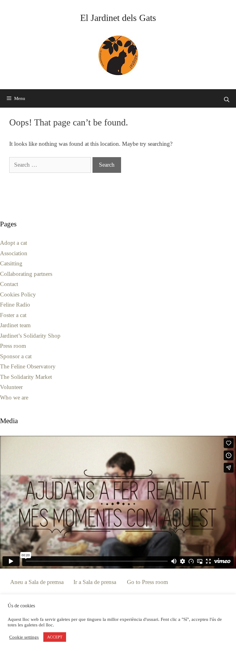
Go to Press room (147, 582)
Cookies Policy (18, 294)
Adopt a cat (13, 243)
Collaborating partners (26, 274)
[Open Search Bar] (226, 100)
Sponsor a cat (16, 356)
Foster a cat (13, 315)
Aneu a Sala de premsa (37, 582)
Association (13, 253)
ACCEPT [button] (54, 637)
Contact (9, 284)
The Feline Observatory (28, 366)
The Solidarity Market (26, 377)
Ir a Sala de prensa (94, 582)
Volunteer (11, 387)
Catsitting (11, 263)
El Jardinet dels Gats (118, 18)
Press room (13, 346)
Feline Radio (15, 304)
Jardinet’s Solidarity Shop (30, 335)
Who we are (14, 397)
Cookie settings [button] (24, 637)
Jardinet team (15, 325)
